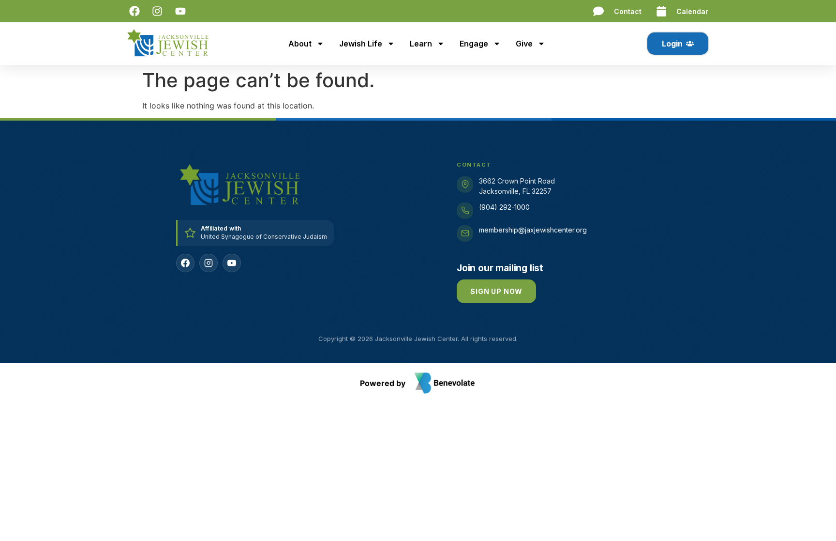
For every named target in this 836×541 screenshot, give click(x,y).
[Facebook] (185, 263)
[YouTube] (232, 263)
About (300, 43)
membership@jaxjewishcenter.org (533, 230)
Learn (421, 43)
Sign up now (496, 291)
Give (524, 43)
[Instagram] (208, 263)
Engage (474, 43)
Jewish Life (360, 43)
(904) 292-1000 (504, 207)
